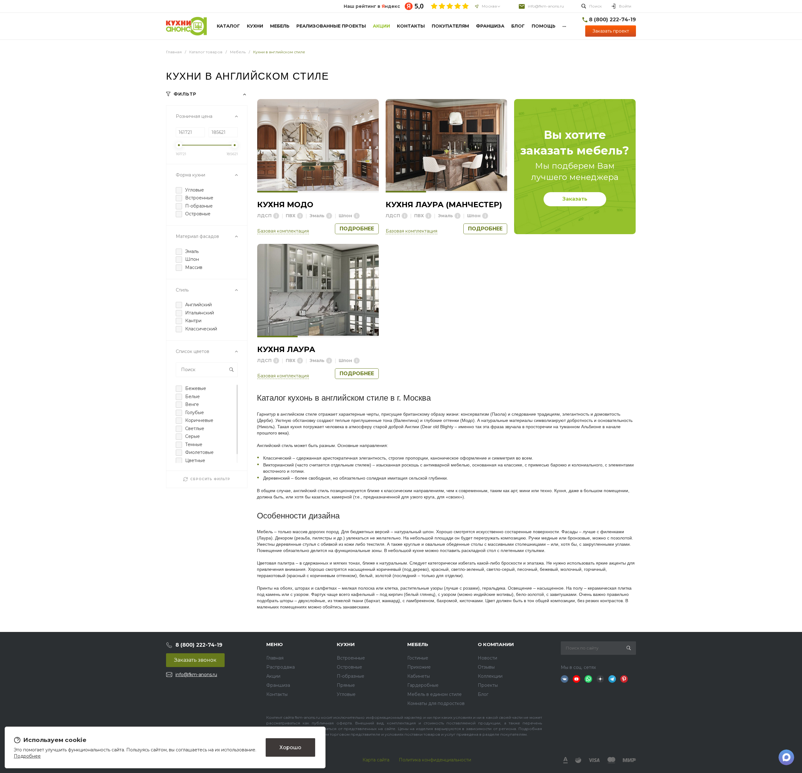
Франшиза (278, 685)
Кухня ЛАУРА (286, 349)
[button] (277, 191)
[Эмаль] (329, 216)
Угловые (346, 694)
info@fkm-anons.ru (546, 6)
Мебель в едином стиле (434, 694)
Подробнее (357, 229)
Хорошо (290, 747)
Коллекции (490, 676)
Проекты (488, 685)
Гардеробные (423, 685)
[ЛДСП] (276, 216)
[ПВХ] (300, 216)
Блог (483, 694)
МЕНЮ (274, 644)
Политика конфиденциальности (435, 760)
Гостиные (417, 658)
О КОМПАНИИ (496, 644)
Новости (487, 658)
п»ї (186, 26)
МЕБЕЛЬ (417, 644)
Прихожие (419, 667)
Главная (275, 658)
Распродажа (280, 667)
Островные (349, 667)
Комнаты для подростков (436, 703)
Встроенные (351, 658)
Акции (273, 676)
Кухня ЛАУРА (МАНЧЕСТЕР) (444, 204)
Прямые (346, 685)
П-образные (350, 676)
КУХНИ (346, 644)
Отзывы (486, 667)
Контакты (277, 694)
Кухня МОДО (285, 204)
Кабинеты (418, 676)
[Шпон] (357, 216)
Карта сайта (375, 760)
